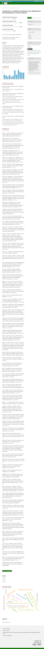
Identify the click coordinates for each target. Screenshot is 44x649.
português (4, 581)
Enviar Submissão (7, 570)
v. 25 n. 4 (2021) (32, 32)
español (3, 580)
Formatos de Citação (33, 72)
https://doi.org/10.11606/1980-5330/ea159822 (13, 34)
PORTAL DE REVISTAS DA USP (6, 1)
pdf (30, 17)
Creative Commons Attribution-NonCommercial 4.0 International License (34, 53)
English (3, 578)
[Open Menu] (2, 3)
